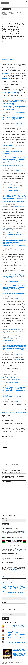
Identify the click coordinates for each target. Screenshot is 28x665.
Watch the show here (7, 59)
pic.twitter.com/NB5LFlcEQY (17, 245)
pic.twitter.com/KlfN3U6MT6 (12, 119)
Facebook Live (7, 429)
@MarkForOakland (8, 106)
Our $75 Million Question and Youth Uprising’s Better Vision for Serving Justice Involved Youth (16, 626)
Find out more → (20, 550)
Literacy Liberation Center (12, 92)
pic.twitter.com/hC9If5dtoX (17, 201)
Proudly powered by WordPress (8, 662)
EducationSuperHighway (8, 69)
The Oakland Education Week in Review (16, 637)
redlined (9, 214)
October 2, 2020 (19, 123)
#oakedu (21, 117)
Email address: (4, 518)
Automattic (4, 663)
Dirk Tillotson (17, 464)
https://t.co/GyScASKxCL (11, 117)
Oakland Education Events (9, 646)
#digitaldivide (7, 151)
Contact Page (15, 569)
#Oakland (6, 153)
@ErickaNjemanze (8, 103)
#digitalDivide (9, 109)
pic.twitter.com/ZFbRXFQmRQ (12, 396)
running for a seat (6, 73)
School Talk (8, 465)
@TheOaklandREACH (9, 105)
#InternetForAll (17, 151)
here (7, 406)
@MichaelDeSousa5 (20, 106)
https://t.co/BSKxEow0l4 (11, 378)
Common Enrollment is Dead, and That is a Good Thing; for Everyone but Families (17, 642)
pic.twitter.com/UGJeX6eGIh (17, 165)
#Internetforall (20, 112)
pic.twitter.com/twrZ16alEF (17, 293)
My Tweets (4, 576)
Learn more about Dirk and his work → (13, 533)
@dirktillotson (14, 101)
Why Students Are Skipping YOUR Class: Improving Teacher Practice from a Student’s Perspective (17, 631)
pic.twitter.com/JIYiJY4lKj (16, 350)
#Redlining (19, 234)
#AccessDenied (18, 100)
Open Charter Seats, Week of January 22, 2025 (12, 591)
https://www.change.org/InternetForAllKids (14, 412)
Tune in (18, 359)
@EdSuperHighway (18, 275)
